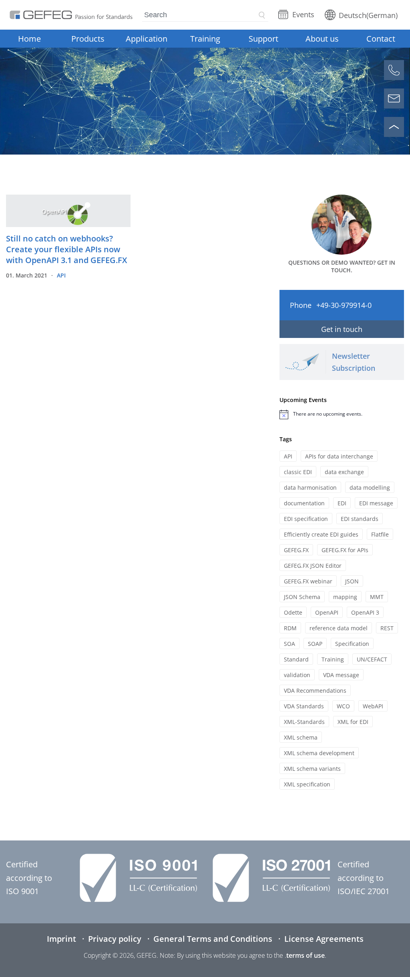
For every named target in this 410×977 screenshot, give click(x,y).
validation (297, 675)
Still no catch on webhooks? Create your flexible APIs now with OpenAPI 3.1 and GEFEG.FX (66, 249)
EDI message (376, 503)
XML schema (301, 737)
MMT (377, 597)
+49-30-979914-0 (344, 305)
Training (205, 38)
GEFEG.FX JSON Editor (313, 565)
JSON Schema (302, 597)
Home (29, 38)
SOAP (315, 643)
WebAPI (373, 706)
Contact (380, 38)
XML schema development (319, 753)
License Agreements (324, 938)
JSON (352, 581)
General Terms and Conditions (212, 938)
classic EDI (298, 472)
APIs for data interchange (339, 456)
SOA (289, 643)
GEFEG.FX (296, 550)
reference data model (339, 628)
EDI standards (359, 519)
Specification (352, 643)
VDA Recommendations (315, 690)
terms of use (305, 955)
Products (88, 38)
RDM (290, 628)
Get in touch (341, 329)
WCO (343, 706)
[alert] (341, 414)
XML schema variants (312, 768)
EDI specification (306, 519)
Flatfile (380, 534)
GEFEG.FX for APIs (345, 550)
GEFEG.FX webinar (308, 581)
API (61, 275)
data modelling (370, 487)
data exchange (344, 472)
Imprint (61, 938)
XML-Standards (304, 722)
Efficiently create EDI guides (321, 534)
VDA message (341, 675)
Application (146, 38)
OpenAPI (326, 612)
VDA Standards (304, 706)
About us (322, 38)
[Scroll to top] (394, 127)
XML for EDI (353, 722)
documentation (304, 503)
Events (303, 14)
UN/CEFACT (372, 659)
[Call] (394, 70)
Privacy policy (114, 938)
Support (263, 38)
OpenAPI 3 (365, 612)
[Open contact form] (394, 98)
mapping (345, 597)
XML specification (307, 784)
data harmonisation (310, 487)
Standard (296, 659)
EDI (342, 503)
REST (387, 628)
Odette (293, 612)
